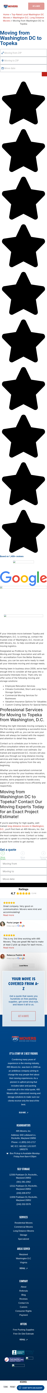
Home (6, 14)
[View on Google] (2, 924)
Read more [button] (8, 915)
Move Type (22, 858)
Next (23, 885)
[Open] (26, 6)
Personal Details (43, 858)
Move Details (2, 858)
